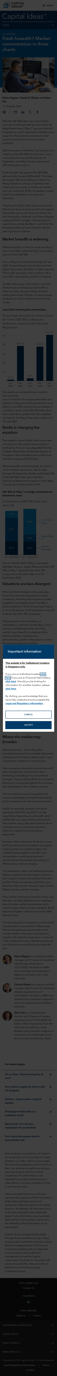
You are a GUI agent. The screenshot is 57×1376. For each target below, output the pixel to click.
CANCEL (28, 715)
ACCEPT (28, 725)
